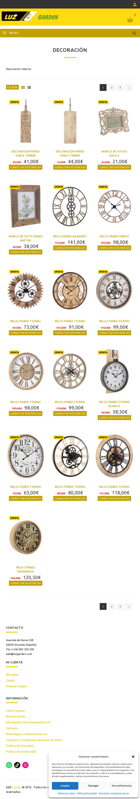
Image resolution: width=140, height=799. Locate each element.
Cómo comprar (15, 710)
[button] (133, 756)
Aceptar (65, 785)
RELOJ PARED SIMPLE (114, 236)
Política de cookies (66, 793)
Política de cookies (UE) (21, 751)
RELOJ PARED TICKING (25, 321)
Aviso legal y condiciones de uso (114, 793)
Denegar (93, 785)
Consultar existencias (25, 167)
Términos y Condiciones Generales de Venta (34, 740)
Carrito (10, 680)
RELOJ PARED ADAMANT (70, 236)
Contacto (12, 728)
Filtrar (12, 87)
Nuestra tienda (15, 716)
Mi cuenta (12, 674)
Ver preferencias (122, 785)
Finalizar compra (16, 686)
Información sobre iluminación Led (28, 722)
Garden (13, 787)
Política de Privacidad (87, 793)
